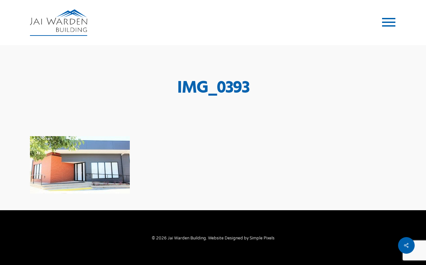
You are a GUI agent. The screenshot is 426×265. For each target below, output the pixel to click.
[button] (389, 22)
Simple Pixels (262, 238)
